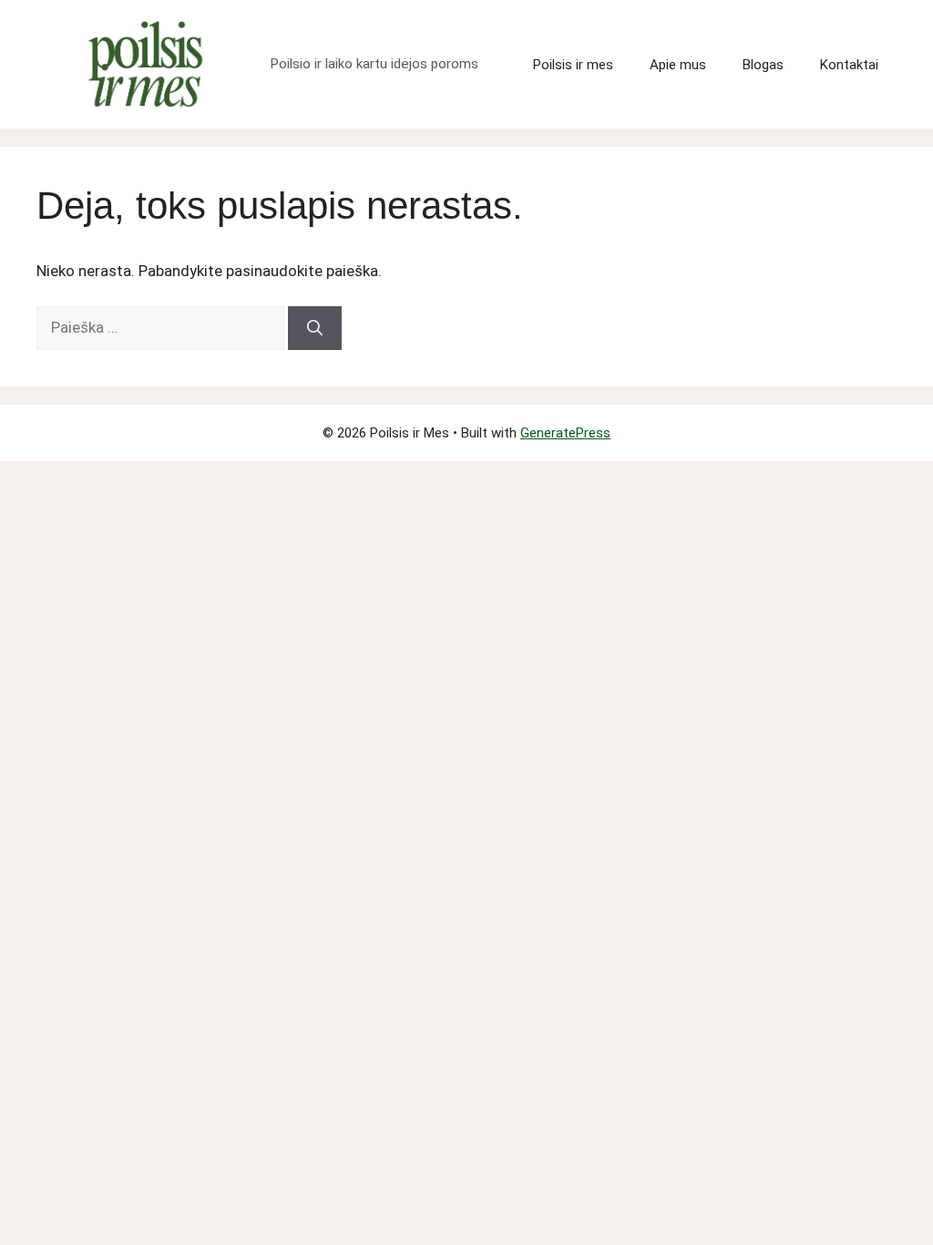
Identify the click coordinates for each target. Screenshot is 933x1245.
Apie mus (678, 65)
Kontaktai (849, 65)
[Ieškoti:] (162, 327)
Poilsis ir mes (573, 65)
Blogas (763, 65)
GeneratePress (565, 433)
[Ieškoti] (315, 328)
